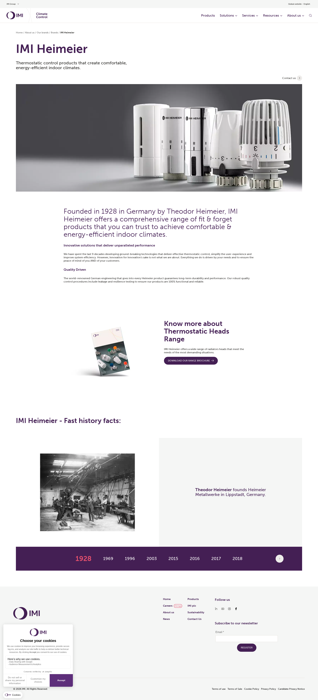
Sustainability (195, 612)
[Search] (310, 15)
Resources (271, 15)
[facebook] (236, 608)
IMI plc (191, 605)
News (166, 619)
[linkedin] (216, 608)
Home (19, 32)
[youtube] (222, 608)
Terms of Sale (235, 689)
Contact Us (194, 619)
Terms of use (219, 689)
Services (248, 15)
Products (208, 15)
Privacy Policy (268, 689)
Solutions (227, 15)
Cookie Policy (251, 689)
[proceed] (299, 78)
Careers (167, 605)
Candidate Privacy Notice (291, 689)
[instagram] (229, 608)
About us (294, 15)
